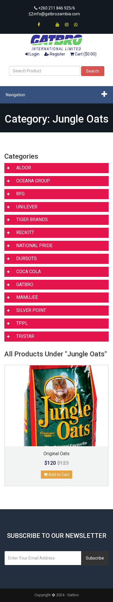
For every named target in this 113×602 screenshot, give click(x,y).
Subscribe (95, 558)
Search (92, 71)
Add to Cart (58, 474)
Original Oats (56, 453)
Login (34, 54)
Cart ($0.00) (85, 54)
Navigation (15, 94)
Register (57, 54)
